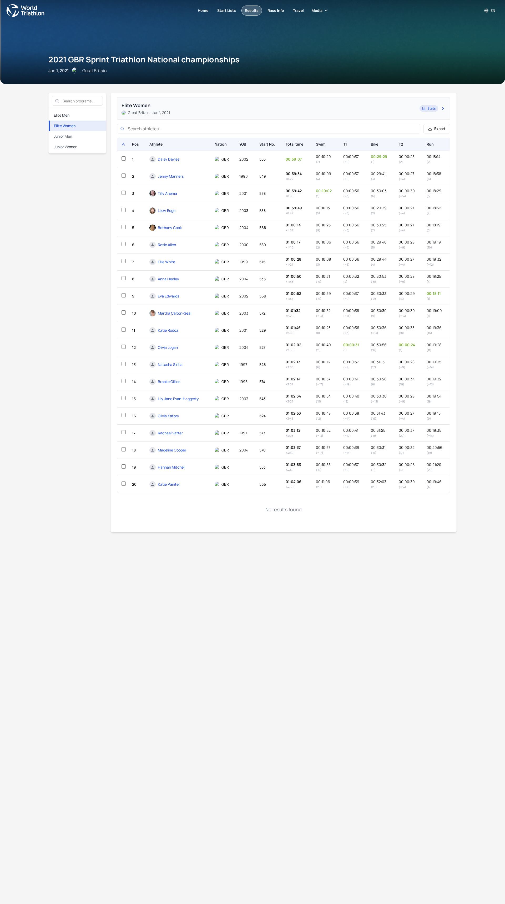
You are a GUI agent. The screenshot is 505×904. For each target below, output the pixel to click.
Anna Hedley (168, 278)
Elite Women (65, 125)
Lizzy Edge (166, 210)
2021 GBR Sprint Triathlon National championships (143, 59)
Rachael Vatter (170, 432)
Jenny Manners (171, 176)
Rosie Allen (167, 244)
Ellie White (166, 261)
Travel (298, 10)
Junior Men (63, 136)
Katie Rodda (168, 330)
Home (203, 10)
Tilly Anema (167, 193)
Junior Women (65, 146)
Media (317, 10)
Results (252, 10)
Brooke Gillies (169, 381)
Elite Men (61, 115)
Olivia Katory (168, 415)
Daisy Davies (168, 159)
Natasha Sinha (170, 364)
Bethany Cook (170, 227)
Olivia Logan (168, 347)
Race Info (275, 10)
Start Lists (226, 10)
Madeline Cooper (172, 450)
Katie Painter (169, 484)
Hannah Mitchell (171, 467)
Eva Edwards (168, 296)
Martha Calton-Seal (174, 313)
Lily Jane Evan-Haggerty (178, 398)
